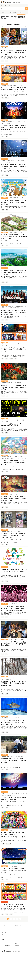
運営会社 (3, 934)
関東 (2, 61)
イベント (11, 914)
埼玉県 (6, 507)
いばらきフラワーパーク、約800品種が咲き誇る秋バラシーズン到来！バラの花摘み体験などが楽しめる (13, 387)
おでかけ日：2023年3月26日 (14, 24)
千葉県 (6, 175)
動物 (15, 358)
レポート (4, 12)
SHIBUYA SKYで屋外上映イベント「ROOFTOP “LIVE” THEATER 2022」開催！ (13, 425)
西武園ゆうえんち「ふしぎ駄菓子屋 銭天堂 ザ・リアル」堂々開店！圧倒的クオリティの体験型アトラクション (13, 498)
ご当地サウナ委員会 (6, 945)
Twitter (16, 943)
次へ (20, 919)
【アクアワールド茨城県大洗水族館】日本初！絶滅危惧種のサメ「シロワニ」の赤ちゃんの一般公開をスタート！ (13, 722)
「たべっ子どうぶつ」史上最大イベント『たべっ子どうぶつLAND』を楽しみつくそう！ (13, 905)
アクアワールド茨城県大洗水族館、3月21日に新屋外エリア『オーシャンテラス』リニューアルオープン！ (13, 202)
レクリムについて (5, 930)
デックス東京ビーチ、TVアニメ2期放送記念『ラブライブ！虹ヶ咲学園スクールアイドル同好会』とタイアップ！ (13, 535)
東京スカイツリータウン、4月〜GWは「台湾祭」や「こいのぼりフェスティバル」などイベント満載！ (13, 52)
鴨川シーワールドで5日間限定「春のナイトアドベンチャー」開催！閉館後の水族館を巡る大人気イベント (13, 166)
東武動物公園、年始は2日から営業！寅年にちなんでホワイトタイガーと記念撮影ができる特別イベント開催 (13, 683)
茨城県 (3, 209)
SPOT (3, 943)
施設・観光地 (13, 12)
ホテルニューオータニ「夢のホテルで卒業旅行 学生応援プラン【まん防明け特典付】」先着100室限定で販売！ (14, 643)
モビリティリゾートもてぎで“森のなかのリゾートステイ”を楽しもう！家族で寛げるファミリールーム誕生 (13, 272)
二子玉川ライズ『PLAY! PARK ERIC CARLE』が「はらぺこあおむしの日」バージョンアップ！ (14, 571)
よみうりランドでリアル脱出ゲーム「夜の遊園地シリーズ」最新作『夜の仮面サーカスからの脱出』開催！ (13, 127)
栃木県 (3, 282)
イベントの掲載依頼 (19, 930)
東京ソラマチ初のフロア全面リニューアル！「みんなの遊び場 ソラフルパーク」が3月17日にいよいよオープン (14, 236)
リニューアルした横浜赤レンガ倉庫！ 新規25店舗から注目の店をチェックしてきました (13, 88)
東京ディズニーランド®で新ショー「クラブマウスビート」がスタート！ (14, 833)
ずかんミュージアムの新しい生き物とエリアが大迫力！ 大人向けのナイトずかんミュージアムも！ (13, 349)
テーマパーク (8, 843)
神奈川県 (6, 97)
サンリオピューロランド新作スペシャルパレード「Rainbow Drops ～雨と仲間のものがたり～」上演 (13, 462)
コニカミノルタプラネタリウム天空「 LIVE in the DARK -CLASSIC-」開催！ (13, 798)
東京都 (6, 61)
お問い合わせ (4, 932)
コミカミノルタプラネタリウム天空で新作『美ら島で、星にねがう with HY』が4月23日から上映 (13, 870)
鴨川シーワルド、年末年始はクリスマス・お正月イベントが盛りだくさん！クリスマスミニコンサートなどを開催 (14, 312)
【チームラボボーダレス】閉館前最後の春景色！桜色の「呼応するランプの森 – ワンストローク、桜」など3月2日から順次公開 (13, 608)
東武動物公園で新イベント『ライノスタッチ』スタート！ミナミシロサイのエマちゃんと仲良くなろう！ (13, 760)
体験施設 (11, 358)
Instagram (17, 945)
